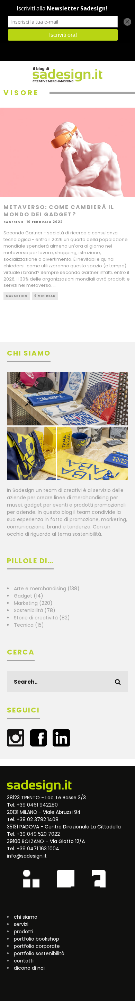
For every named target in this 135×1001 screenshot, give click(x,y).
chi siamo (25, 917)
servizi (21, 924)
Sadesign (13, 222)
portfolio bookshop (36, 938)
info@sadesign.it (27, 855)
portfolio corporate (37, 946)
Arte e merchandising (40, 588)
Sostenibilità (28, 610)
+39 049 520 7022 (38, 834)
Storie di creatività (36, 617)
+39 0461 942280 (37, 804)
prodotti (23, 931)
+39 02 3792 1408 (37, 819)
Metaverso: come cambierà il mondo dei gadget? (58, 210)
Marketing (17, 296)
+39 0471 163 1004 (38, 848)
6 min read (45, 296)
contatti (24, 960)
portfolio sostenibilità (39, 953)
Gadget (23, 595)
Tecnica (24, 625)
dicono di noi (29, 968)
